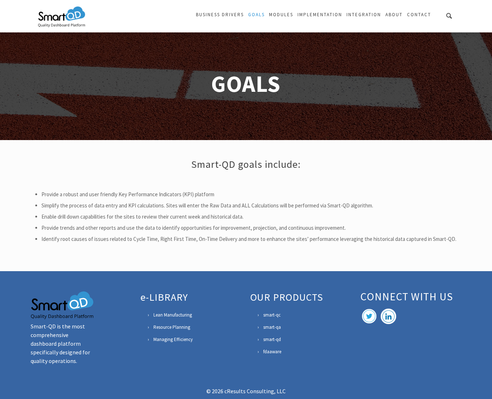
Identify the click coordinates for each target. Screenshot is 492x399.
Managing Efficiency (173, 339)
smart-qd (272, 339)
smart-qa (272, 327)
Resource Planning (171, 327)
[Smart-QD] (61, 16)
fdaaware (272, 352)
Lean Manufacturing (172, 315)
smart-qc (272, 315)
